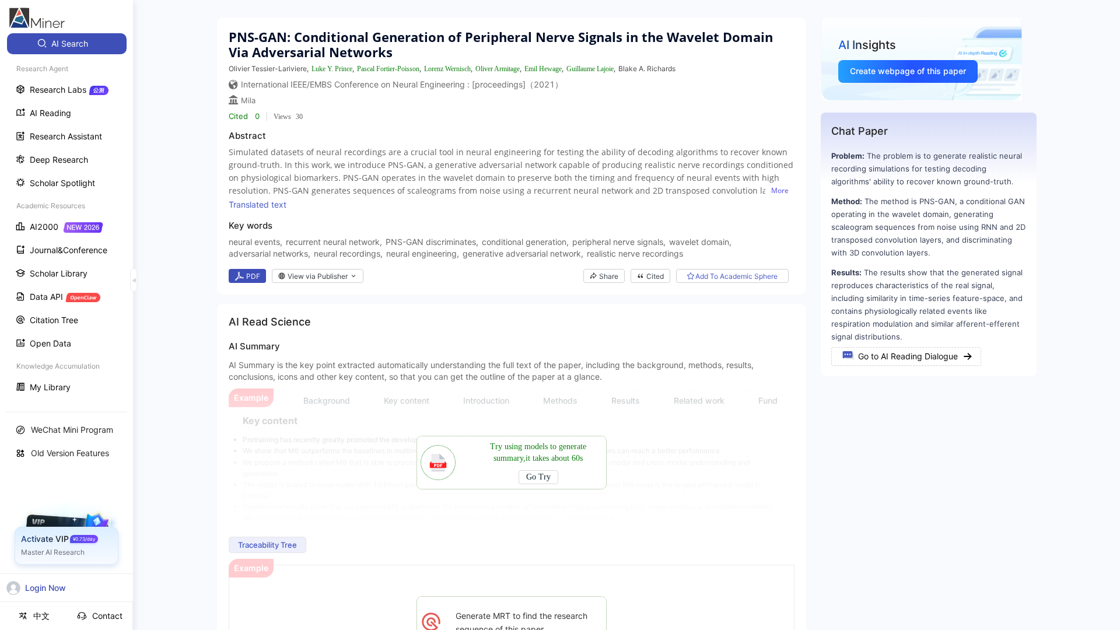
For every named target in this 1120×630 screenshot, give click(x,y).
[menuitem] (67, 43)
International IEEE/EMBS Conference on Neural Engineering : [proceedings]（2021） (402, 84)
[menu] (66, 216)
